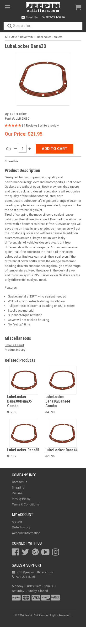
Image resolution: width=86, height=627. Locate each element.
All (6, 37)
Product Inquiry (15, 349)
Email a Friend (14, 345)
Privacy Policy (21, 498)
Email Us (32, 17)
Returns (17, 493)
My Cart (17, 522)
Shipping (18, 487)
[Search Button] (10, 26)
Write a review (49, 125)
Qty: (9, 149)
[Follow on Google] (35, 552)
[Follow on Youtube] (45, 552)
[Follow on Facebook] (15, 552)
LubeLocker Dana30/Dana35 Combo (19, 401)
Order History (21, 527)
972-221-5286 (55, 17)
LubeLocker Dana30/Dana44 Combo (57, 401)
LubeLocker (18, 114)
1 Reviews (31, 125)
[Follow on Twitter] (25, 552)
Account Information (26, 533)
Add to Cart (54, 148)
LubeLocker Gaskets (49, 37)
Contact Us (19, 482)
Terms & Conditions (25, 504)
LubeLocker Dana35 (23, 450)
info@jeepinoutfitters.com (35, 572)
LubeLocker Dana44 (61, 450)
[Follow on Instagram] (55, 552)
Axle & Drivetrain (22, 37)
